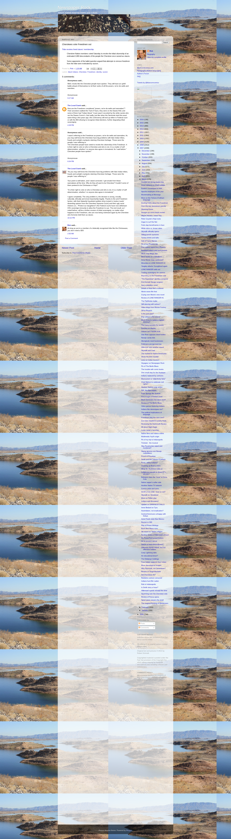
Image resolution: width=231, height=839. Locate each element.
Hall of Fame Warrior (149, 241)
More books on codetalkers (151, 257)
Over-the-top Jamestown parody (153, 206)
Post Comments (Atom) (81, 253)
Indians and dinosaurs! (150, 501)
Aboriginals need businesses (152, 341)
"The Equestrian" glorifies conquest (154, 279)
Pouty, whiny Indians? (149, 463)
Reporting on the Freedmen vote (153, 276)
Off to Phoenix (146, 310)
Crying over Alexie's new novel (152, 295)
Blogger (129, 830)
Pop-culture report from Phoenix (153, 247)
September (146, 160)
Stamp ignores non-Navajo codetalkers (151, 452)
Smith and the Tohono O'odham (153, 459)
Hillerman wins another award (152, 347)
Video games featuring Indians (152, 406)
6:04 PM (70, 161)
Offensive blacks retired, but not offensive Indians (153, 548)
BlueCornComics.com (145, 68)
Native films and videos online (152, 433)
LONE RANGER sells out (150, 269)
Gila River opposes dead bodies (153, 335)
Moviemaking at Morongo (151, 195)
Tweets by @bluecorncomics (148, 83)
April (144, 176)
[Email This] (92, 69)
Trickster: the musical (149, 443)
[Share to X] (96, 69)
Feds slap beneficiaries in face (152, 225)
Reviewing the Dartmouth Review (154, 424)
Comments (144, 627)
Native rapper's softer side (151, 482)
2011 (142, 135)
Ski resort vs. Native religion (151, 532)
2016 (142, 119)
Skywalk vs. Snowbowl (149, 495)
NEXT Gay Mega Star (149, 254)
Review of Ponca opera (150, 597)
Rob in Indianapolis (148, 584)
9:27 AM (70, 98)
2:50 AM (70, 234)
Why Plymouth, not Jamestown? (153, 568)
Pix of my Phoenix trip (149, 244)
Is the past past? (147, 314)
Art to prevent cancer (149, 541)
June (144, 170)
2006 (142, 614)
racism (105, 72)
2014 (142, 126)
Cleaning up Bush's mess (150, 466)
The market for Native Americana (153, 354)
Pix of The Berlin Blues (149, 366)
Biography (151, 54)
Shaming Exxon (147, 209)
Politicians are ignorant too (151, 344)
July (143, 167)
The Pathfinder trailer (149, 301)
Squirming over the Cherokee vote (154, 594)
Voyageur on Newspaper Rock (152, 363)
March (144, 179)
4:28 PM (70, 125)
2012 (142, 132)
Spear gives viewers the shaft (152, 600)
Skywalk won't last (148, 350)
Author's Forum (143, 74)
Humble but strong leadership (152, 182)
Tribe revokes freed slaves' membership (78, 49)
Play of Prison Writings (149, 525)
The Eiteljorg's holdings (150, 559)
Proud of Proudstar (148, 456)
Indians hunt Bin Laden (150, 581)
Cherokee (83, 72)
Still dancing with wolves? (150, 304)
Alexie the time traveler (150, 357)
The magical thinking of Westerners (154, 603)
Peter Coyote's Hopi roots (151, 219)
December (146, 151)
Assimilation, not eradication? (152, 511)
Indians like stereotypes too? (152, 409)
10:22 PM (71, 218)
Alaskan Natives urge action (151, 387)
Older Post (126, 248)
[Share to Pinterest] (101, 69)
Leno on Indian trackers (150, 360)
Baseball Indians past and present (154, 250)
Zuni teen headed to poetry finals (153, 421)
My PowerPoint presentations (152, 538)
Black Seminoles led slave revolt (153, 400)
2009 (142, 142)
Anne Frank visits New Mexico (152, 519)
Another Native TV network (151, 485)
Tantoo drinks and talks (150, 238)
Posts (142, 623)
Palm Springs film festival (150, 393)
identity (99, 72)
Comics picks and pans (150, 489)
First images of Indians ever (151, 397)
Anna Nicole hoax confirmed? (152, 260)
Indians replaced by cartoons (152, 376)
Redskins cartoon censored (151, 578)
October (145, 157)
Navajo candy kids (148, 338)
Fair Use (140, 660)
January (145, 610)
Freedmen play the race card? (152, 417)
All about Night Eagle (149, 427)
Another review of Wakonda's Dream (155, 535)
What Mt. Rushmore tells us (151, 469)
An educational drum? (149, 556)
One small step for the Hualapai (153, 373)
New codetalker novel (149, 285)
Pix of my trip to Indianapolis (152, 440)
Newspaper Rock (74, 7)
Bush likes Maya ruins (149, 528)
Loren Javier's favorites (150, 430)
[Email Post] (87, 68)
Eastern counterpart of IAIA (151, 188)
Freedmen (91, 72)
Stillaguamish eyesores (150, 235)
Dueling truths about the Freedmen (154, 203)
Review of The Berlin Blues (151, 403)
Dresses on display (148, 328)
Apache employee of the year (152, 191)
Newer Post (68, 248)
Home (97, 248)
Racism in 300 (146, 522)
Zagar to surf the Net (149, 222)
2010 (142, 138)
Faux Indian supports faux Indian (153, 562)
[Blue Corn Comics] (144, 111)
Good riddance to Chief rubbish (153, 185)
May (143, 173)
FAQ (139, 76)
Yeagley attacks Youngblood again (154, 266)
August (145, 163)
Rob (72, 68)
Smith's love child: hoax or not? (153, 492)
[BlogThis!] (94, 69)
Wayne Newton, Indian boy (151, 216)
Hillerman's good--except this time (154, 590)
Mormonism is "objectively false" (153, 379)
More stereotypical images (151, 565)
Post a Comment (71, 238)
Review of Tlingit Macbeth (151, 571)
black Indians (73, 72)
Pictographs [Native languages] (149, 71)
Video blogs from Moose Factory (153, 307)
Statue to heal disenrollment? (152, 544)
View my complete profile (156, 57)
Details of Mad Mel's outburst (152, 288)
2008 (142, 145)
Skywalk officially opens (150, 231)
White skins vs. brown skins (151, 228)
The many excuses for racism (152, 325)
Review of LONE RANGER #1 (152, 298)
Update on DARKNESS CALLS (152, 504)
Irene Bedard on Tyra (149, 508)
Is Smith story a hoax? (149, 587)
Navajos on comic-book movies (153, 212)
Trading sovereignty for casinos (153, 272)
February (145, 607)
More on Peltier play (149, 498)
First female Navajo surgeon (152, 282)
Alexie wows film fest (149, 291)
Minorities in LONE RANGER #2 (153, 263)
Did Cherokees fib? (148, 575)
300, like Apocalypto (148, 390)
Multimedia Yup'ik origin (150, 436)
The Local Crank (74, 105)
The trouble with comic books (152, 369)
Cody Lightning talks (149, 553)
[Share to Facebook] (98, 69)
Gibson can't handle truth (150, 331)
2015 (142, 123)
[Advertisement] (152, 700)
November (146, 154)
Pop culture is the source (150, 317)
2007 (142, 148)
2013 (142, 129)
